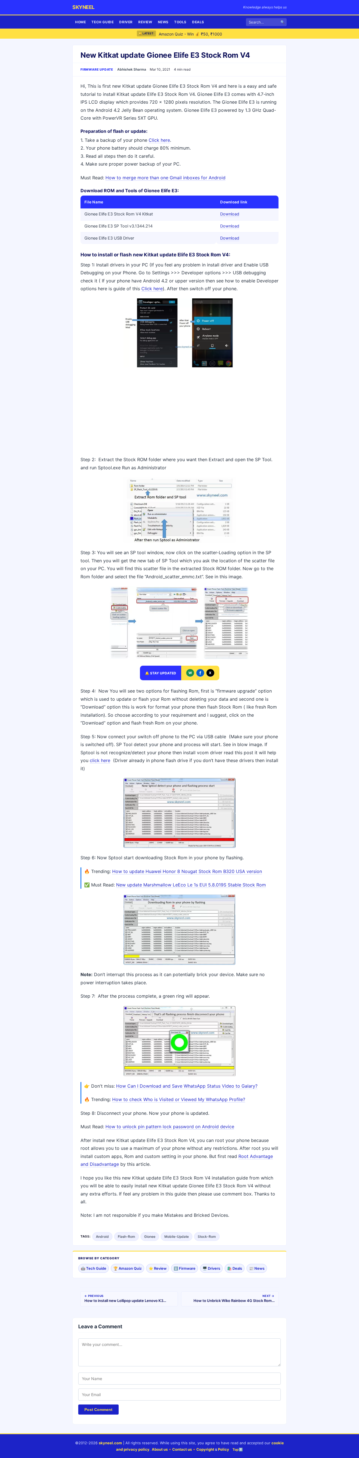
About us (160, 1449)
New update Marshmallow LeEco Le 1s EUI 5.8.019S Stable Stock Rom (191, 885)
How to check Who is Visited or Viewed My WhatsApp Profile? (178, 1099)
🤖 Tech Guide (93, 1268)
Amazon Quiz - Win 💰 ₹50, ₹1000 (190, 33)
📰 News (256, 1268)
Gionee (149, 1236)
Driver (126, 22)
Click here (159, 140)
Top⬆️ (238, 1449)
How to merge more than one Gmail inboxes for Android (165, 177)
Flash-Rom (126, 1236)
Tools (180, 22)
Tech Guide (102, 22)
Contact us (182, 1449)
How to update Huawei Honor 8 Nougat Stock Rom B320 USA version (187, 871)
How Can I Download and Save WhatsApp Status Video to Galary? (186, 1086)
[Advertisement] (179, 412)
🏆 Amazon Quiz (127, 1268)
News (163, 22)
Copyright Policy (212, 1449)
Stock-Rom (207, 1236)
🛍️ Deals (234, 1268)
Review (145, 22)
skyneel (83, 7)
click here (100, 760)
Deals (198, 22)
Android (102, 1236)
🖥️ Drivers (211, 1268)
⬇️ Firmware (184, 1268)
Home (80, 22)
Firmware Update (96, 69)
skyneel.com (110, 1443)
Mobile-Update (176, 1236)
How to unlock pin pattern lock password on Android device (169, 1126)
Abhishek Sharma (131, 69)
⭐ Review (158, 1268)
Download (229, 214)
